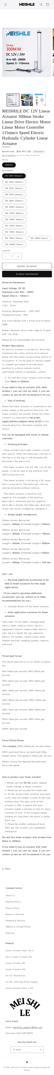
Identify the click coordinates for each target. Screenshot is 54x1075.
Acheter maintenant (27, 274)
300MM (9, 165)
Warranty (10, 933)
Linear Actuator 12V (15, 963)
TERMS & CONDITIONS (18, 927)
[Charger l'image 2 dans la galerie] (27, 100)
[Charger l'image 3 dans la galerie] (41, 100)
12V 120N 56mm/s (14, 188)
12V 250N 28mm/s (14, 213)
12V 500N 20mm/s (14, 232)
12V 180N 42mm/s (14, 201)
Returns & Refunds (15, 914)
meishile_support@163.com (27, 1027)
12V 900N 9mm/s (39, 238)
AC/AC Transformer (15, 975)
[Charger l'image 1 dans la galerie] (13, 100)
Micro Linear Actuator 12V (19, 957)
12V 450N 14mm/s (14, 226)
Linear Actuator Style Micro (20, 950)
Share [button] (8, 869)
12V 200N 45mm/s (14, 207)
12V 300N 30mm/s (14, 219)
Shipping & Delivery (15, 920)
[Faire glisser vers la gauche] (3, 101)
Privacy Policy (13, 908)
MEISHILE (15, 1067)
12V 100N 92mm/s (14, 182)
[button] (5, 5)
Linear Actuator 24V (16, 969)
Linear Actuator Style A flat (19, 988)
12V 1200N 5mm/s (14, 244)
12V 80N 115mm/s (14, 176)
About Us (10, 895)
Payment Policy (13, 902)
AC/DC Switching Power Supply (22, 982)
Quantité (6, 251)
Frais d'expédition (9, 155)
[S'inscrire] (40, 1049)
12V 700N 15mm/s (14, 238)
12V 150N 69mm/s (14, 194)
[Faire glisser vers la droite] (51, 101)
